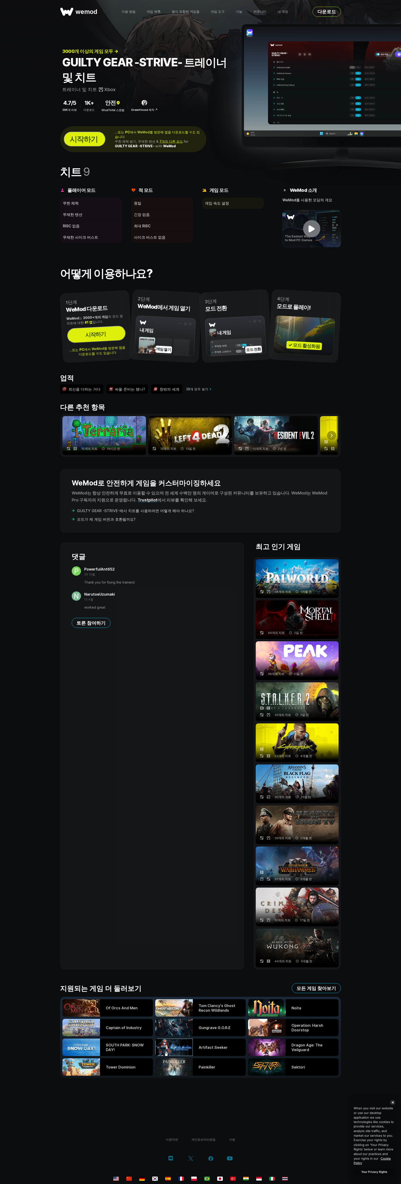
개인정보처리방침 (203, 1139)
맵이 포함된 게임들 (186, 11)
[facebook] (210, 1159)
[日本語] (220, 1179)
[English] (116, 1179)
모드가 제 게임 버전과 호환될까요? (106, 519)
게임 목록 (154, 11)
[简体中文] (129, 1179)
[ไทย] (285, 1179)
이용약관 (172, 1139)
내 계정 (283, 11)
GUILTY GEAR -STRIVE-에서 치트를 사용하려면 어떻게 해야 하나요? (135, 510)
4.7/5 (69, 102)
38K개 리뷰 (69, 110)
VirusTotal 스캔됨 (112, 110)
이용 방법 (129, 11)
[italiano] (272, 1179)
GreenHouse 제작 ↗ (144, 110)
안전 (110, 102)
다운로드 (326, 11)
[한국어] (155, 1179)
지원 (232, 1139)
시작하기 (84, 139)
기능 (239, 11)
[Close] (392, 1102)
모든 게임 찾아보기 (316, 988)
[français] (181, 1179)
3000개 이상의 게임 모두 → (90, 51)
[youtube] (230, 1158)
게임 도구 (218, 11)
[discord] (170, 1159)
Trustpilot (147, 499)
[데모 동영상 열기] (311, 228)
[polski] (194, 1179)
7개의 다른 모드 (171, 141)
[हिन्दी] (246, 1179)
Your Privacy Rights (374, 1172)
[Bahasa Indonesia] (259, 1179)
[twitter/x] (190, 1159)
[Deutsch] (142, 1179)
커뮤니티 (259, 11)
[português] (207, 1179)
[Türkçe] (233, 1179)
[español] (168, 1179)
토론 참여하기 (91, 623)
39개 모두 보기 (197, 389)
